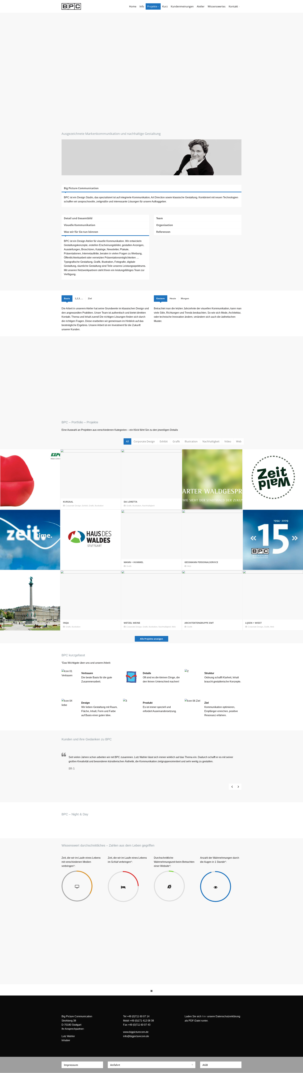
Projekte (152, 6)
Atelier (201, 6)
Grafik (176, 441)
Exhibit (164, 441)
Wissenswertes (217, 6)
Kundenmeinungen (182, 6)
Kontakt (233, 6)
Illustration (191, 441)
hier (204, 1016)
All (127, 441)
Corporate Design (144, 441)
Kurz (165, 6)
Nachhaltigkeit (211, 441)
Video (227, 441)
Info (142, 6)
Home (132, 6)
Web (238, 441)
